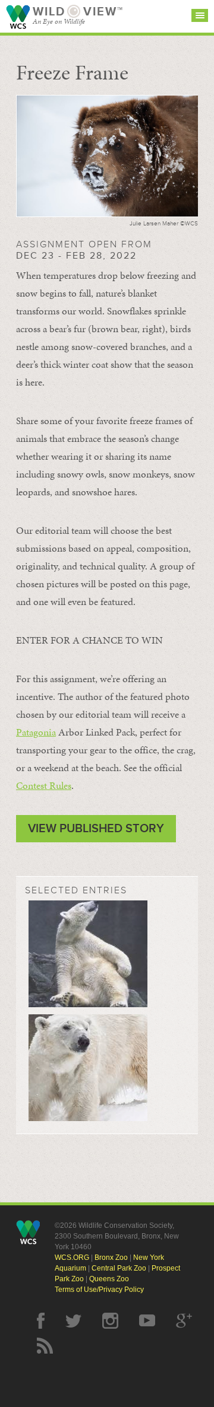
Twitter (73, 1321)
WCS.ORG (72, 1257)
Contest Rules (43, 785)
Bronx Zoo (111, 1257)
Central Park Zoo (119, 1268)
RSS (45, 1346)
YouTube (147, 1321)
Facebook (41, 1321)
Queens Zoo (109, 1279)
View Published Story (96, 829)
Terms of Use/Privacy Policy (99, 1289)
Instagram (110, 1321)
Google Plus (184, 1321)
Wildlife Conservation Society (18, 17)
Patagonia (36, 732)
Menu (199, 15)
